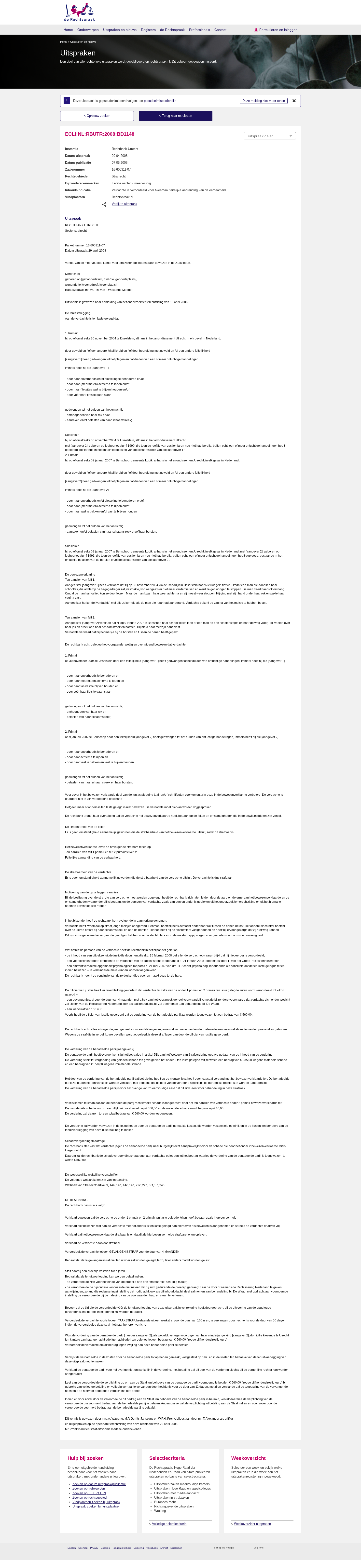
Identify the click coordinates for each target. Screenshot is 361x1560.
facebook (274, 1547)
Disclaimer (176, 1548)
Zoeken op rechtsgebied (89, 1497)
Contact (220, 30)
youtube (293, 1547)
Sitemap (83, 1548)
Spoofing (139, 1548)
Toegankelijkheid (121, 1548)
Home (68, 30)
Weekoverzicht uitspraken (252, 1524)
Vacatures (152, 1548)
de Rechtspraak (172, 30)
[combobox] (270, 136)
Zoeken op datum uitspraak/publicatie (99, 1484)
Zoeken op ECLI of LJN (89, 1493)
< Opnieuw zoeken (97, 116)
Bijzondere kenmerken (82, 183)
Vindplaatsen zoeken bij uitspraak (96, 1502)
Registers (148, 30)
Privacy (94, 1548)
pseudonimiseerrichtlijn (160, 101)
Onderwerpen (88, 30)
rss (238, 1547)
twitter (267, 1547)
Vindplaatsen (75, 197)
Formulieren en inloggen (278, 30)
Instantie (71, 149)
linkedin (287, 1547)
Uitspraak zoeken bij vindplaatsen (96, 1506)
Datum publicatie (78, 162)
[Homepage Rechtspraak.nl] (77, 11)
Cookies (105, 1548)
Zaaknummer (75, 169)
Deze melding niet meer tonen (263, 101)
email (245, 1547)
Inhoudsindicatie (78, 190)
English (72, 1548)
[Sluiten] (294, 101)
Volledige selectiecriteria (169, 1524)
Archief (164, 1548)
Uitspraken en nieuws (120, 30)
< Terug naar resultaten (175, 116)
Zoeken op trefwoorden (88, 1488)
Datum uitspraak (77, 156)
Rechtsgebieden (77, 176)
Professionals (199, 30)
